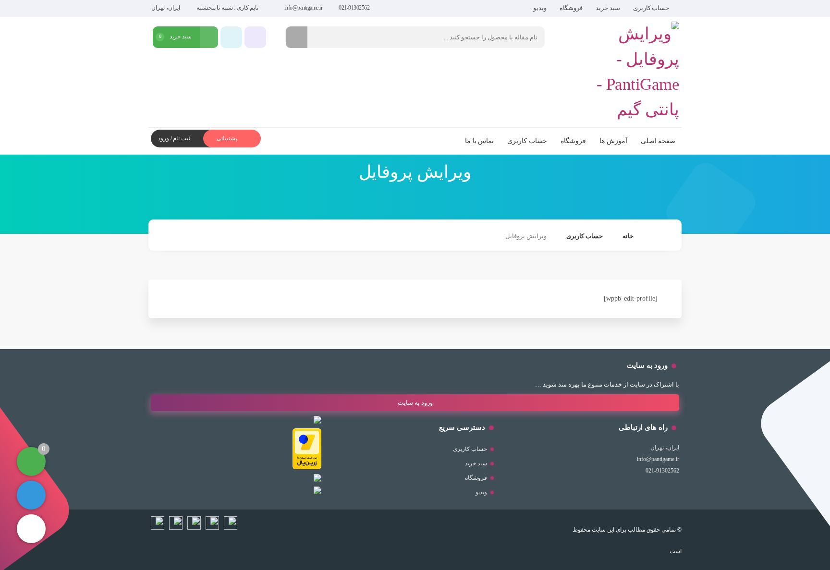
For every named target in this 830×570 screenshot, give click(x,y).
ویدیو (540, 8)
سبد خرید (608, 8)
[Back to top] (31, 528)
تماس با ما (479, 141)
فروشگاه (571, 8)
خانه (628, 236)
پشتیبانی (228, 138)
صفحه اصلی (658, 141)
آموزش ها (613, 141)
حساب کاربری (651, 8)
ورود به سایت (415, 402)
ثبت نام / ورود (174, 138)
